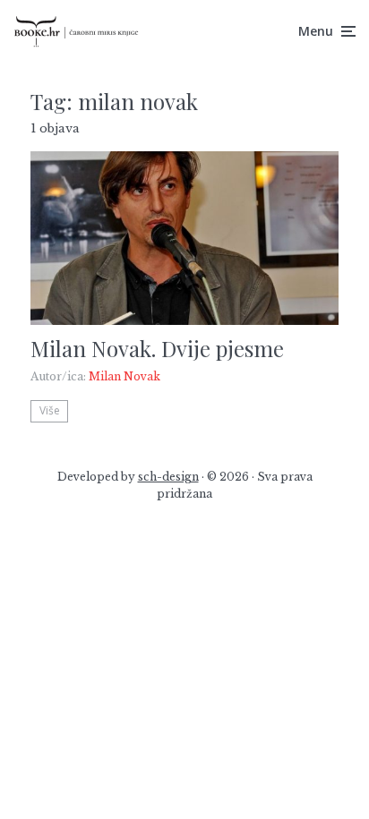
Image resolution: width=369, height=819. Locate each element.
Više (49, 410)
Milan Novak (124, 376)
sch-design (168, 476)
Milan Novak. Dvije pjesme (157, 349)
